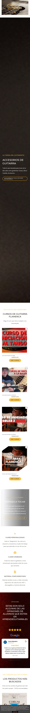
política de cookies (21, 709)
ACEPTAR (15, 711)
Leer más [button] (15, 655)
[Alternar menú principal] (15, 12)
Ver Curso (15, 360)
